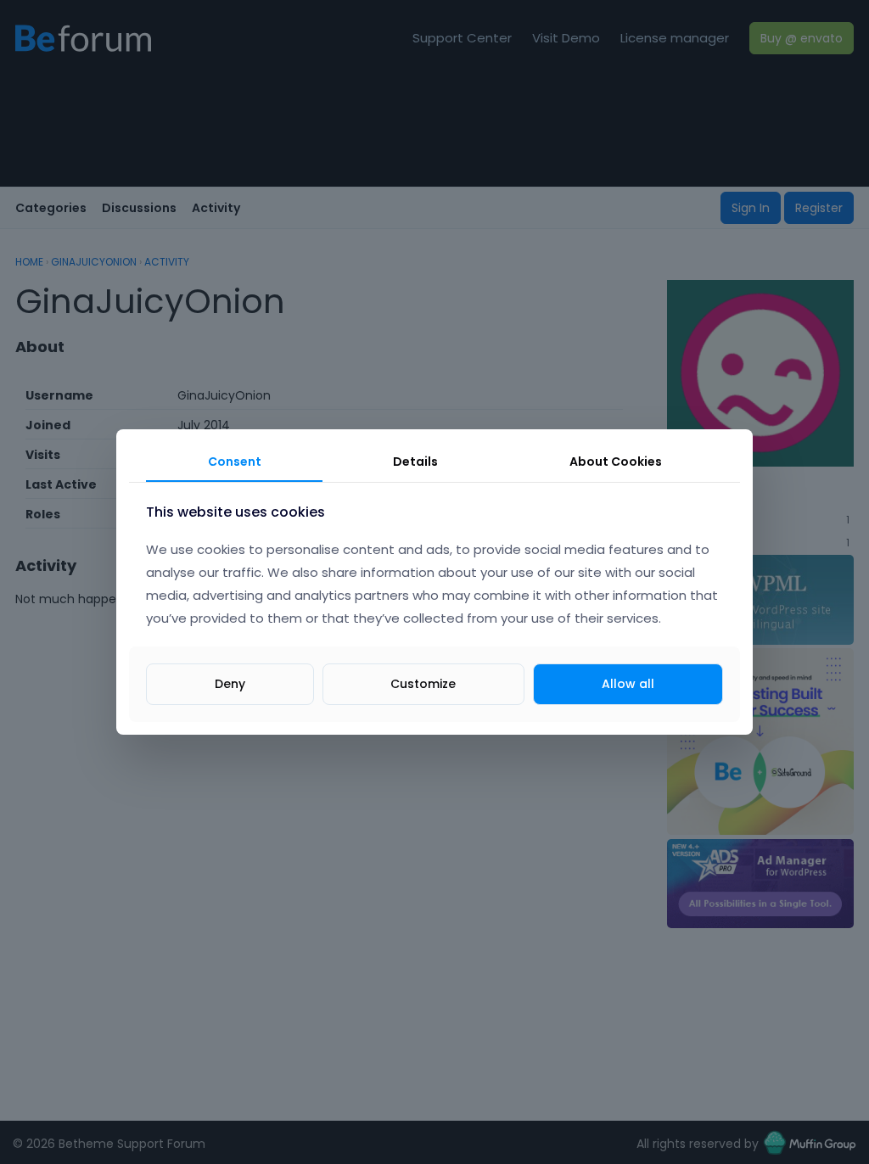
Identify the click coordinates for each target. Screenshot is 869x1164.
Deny (230, 683)
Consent (234, 461)
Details (415, 461)
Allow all (628, 683)
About (615, 461)
